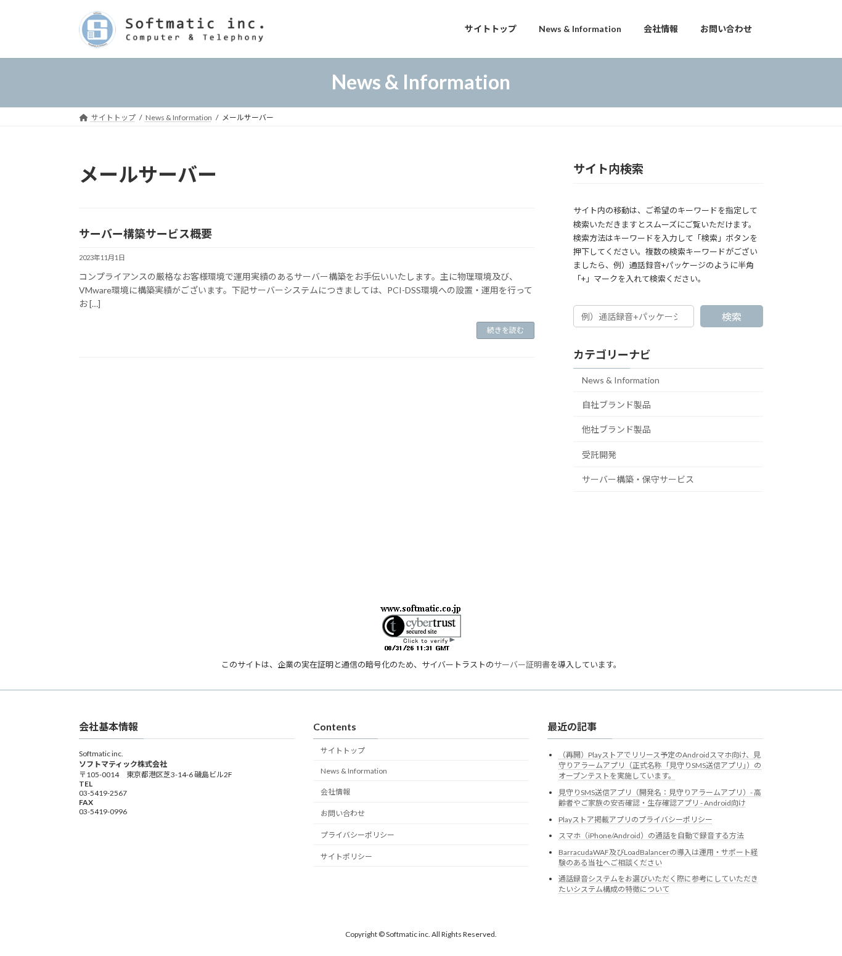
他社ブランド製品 (616, 429)
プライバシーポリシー (357, 835)
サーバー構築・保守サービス (638, 479)
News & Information (621, 380)
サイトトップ (343, 750)
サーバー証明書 (522, 664)
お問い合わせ (343, 813)
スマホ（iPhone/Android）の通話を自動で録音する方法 (651, 835)
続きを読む (505, 330)
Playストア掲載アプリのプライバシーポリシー (635, 819)
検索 (732, 316)
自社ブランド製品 (616, 404)
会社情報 (335, 791)
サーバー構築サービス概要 (145, 233)
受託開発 (599, 454)
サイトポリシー (346, 856)
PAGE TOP (811, 915)
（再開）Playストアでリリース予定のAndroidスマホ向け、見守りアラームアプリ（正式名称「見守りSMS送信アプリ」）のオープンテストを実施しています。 (659, 765)
